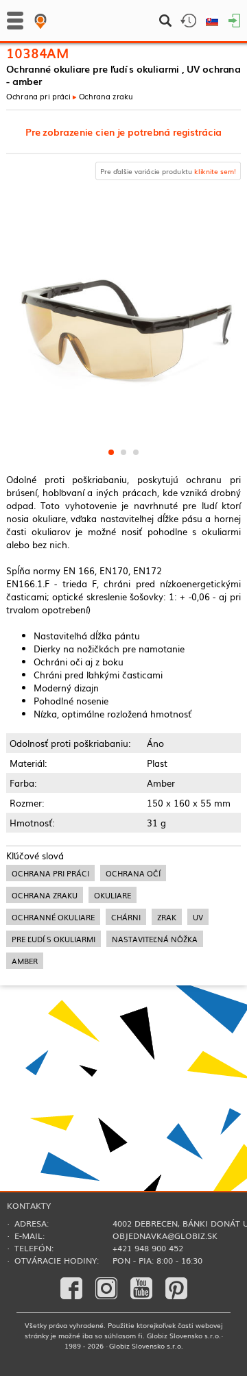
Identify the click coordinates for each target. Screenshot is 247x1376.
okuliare (112, 894)
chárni (126, 916)
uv (198, 916)
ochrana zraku (45, 894)
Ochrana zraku (106, 95)
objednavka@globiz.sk (165, 1235)
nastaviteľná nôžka (155, 938)
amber (25, 960)
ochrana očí (133, 873)
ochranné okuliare (53, 916)
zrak (166, 916)
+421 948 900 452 (148, 1248)
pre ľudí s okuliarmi (53, 938)
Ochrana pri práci (38, 95)
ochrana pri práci (50, 873)
